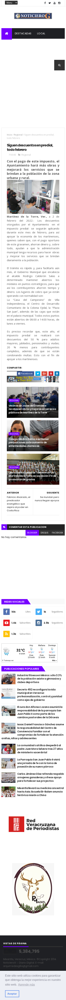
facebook (57, 532)
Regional (10, 44)
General (45, 54)
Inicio (9, 134)
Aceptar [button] (12, 993)
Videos (8, 65)
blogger (32, 532)
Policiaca (29, 44)
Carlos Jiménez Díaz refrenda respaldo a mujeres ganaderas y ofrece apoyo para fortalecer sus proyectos (40, 777)
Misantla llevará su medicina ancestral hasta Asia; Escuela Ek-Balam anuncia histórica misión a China (40, 791)
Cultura (10, 54)
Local (41, 33)
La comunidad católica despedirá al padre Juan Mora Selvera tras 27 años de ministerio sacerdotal (40, 749)
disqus (44, 532)
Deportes (27, 54)
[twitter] (50, 3)
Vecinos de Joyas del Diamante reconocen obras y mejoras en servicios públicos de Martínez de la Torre (32, 409)
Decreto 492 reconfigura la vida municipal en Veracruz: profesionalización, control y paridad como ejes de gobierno (39, 695)
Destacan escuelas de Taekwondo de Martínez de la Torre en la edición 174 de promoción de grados (32, 476)
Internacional (51, 44)
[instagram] (59, 3)
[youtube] (54, 3)
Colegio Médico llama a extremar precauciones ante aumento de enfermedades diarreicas (29, 442)
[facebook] (45, 3)
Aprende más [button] (26, 984)
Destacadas (23, 33)
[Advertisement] (33, 101)
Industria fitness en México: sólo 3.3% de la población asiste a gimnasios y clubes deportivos (39, 679)
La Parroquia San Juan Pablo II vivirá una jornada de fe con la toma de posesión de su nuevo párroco (38, 763)
